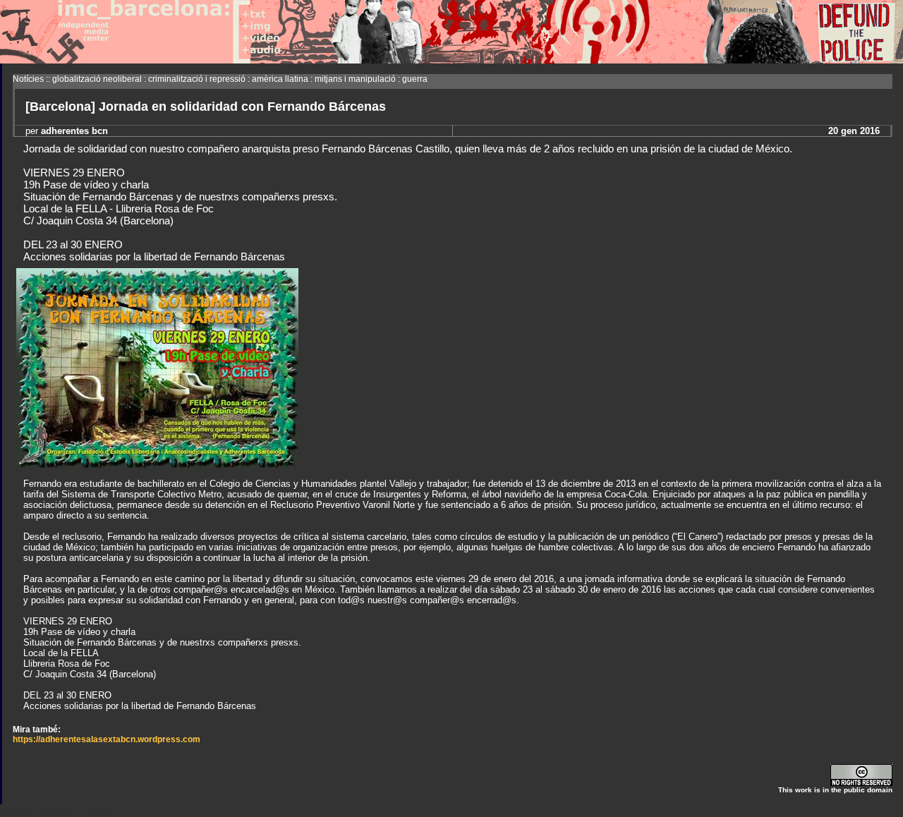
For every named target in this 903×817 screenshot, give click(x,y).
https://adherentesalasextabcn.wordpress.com (106, 739)
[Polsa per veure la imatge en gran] (157, 464)
